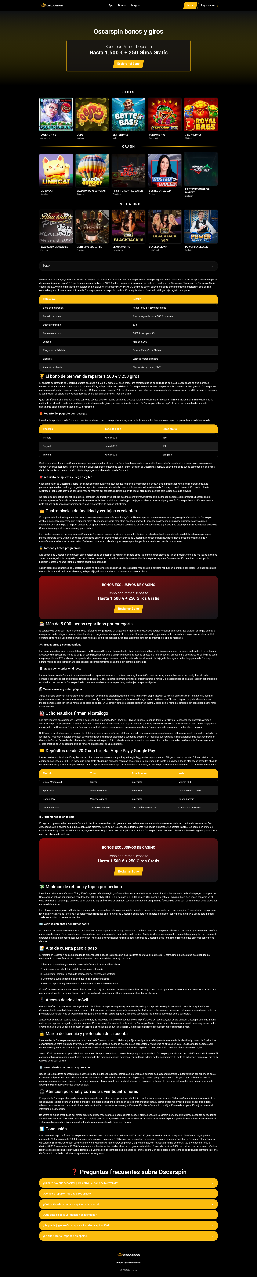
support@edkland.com (128, 1262)
